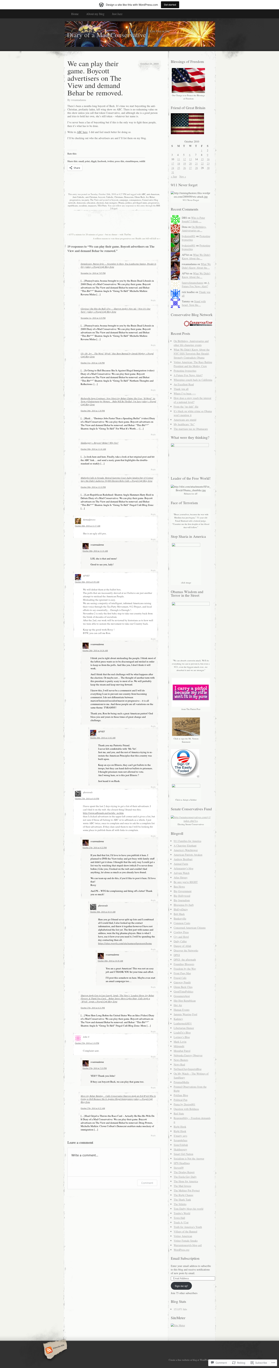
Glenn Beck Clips (183, 987)
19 (184, 163)
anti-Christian (91, 197)
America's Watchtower (186, 850)
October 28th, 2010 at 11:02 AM (102, 737)
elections (100, 202)
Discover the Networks (186, 950)
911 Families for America (187, 841)
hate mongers (111, 202)
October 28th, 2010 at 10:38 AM (110, 960)
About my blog (95, 14)
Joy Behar (150, 197)
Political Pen (180, 1100)
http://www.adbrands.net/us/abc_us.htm (103, 813)
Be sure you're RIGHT (186, 882)
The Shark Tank (182, 1199)
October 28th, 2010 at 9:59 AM (87, 582)
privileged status (140, 202)
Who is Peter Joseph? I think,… (193, 219)
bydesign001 (188, 236)
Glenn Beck (140, 197)
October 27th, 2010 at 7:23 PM (95, 1068)
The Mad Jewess (182, 1186)
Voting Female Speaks (186, 1240)
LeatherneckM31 (183, 1023)
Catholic (109, 197)
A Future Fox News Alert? (195, 284)
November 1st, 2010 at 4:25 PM (93, 318)
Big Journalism (182, 900)
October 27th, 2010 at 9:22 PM (95, 847)
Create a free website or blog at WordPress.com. (192, 1360)
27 (190, 168)
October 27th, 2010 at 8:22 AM (93, 1108)
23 (208, 163)
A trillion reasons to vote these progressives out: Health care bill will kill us (126, 238)
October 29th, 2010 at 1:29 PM (93, 410)
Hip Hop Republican (185, 1000)
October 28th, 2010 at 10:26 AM (95, 650)
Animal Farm (181, 864)
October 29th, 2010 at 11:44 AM (93, 449)
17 (172, 163)
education (91, 202)
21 (196, 163)
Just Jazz (117, 14)
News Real (179, 1064)
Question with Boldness (186, 1109)
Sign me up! (181, 1286)
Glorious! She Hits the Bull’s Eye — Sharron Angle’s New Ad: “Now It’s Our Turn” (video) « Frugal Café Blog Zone (116, 310)
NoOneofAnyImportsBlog (188, 1069)
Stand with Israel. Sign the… (194, 303)
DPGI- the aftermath (185, 959)
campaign (123, 199)
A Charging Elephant (185, 845)
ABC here (82, 132)
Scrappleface (180, 1140)
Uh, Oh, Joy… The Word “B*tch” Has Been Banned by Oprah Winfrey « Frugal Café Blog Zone (117, 355)
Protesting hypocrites (185, 370)
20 (190, 163)
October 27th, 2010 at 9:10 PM (87, 798)
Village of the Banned (185, 1231)
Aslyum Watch (181, 873)
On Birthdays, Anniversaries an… (194, 228)
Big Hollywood (182, 895)
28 (196, 168)
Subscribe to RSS (54, 1350)
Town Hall (179, 1218)
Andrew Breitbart (183, 859)
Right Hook (180, 1126)
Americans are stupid (185, 419)
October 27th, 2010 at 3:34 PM (87, 1043)
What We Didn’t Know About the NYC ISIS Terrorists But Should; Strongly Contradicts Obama (192, 353)
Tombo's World (182, 1213)
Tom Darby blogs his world (188, 1208)
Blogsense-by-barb (184, 905)
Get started (170, 4)
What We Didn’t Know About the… (196, 256)
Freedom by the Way (185, 968)
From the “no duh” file (186, 406)
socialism (83, 205)
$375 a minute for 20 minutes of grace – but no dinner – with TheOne (99, 234)
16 (208, 159)
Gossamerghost (182, 996)
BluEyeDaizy (181, 909)
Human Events (181, 1010)
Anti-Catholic (78, 197)
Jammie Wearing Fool (185, 1014)
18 (178, 163)
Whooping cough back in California (193, 380)
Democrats (128, 197)
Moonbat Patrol (182, 1051)
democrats (81, 202)
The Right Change (183, 1195)
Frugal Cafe (180, 978)
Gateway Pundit (182, 982)
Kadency (178, 1019)
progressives (75, 199)
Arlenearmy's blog (183, 868)
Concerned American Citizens (190, 927)
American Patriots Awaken (188, 854)
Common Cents (182, 923)
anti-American (153, 194)
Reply (153, 300)
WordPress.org (181, 1250)
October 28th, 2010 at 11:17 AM (87, 525)
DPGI (177, 955)
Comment (147, 1182)
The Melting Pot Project (187, 1190)
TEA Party (102, 205)
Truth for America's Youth (188, 1227)
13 (190, 159)
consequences (135, 199)
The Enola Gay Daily (185, 1177)
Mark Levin (180, 1041)
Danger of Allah (182, 946)
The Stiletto (180, 1204)
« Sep (174, 176)
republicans (73, 205)
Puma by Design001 (184, 1104)
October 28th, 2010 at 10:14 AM (102, 911)
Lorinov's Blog (182, 1037)
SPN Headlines (182, 1163)
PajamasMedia (181, 1082)
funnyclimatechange (192, 282)
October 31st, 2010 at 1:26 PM (93, 362)
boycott (101, 197)
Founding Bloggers (184, 964)
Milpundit (179, 1046)
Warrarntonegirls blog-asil (188, 1245)
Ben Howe (179, 886)
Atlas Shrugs (180, 877)
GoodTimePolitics (183, 991)
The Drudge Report (184, 1172)
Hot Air (178, 1005)
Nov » (182, 176)
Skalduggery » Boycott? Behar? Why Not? (99, 442)
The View (94, 199)
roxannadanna (78, 100)
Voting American (183, 1236)
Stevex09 (179, 1167)
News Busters (181, 1060)
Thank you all (181, 389)
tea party (85, 199)
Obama (121, 202)
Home (75, 14)
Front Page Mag (182, 973)
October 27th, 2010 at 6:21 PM (93, 1007)
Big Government (183, 891)
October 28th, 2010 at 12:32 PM (93, 487)
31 (172, 172)
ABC (143, 194)
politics (128, 202)
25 (178, 168)
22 (202, 163)
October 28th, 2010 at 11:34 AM (95, 551)
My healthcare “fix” (184, 424)
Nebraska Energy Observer (188, 1055)
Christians (118, 197)
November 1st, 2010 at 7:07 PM (93, 273)
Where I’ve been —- (185, 393)
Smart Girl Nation (183, 1154)
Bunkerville (180, 918)
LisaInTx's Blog (182, 1032)
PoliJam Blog (181, 1095)
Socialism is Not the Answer (189, 1158)
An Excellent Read (184, 384)
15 (202, 159)
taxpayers (92, 205)
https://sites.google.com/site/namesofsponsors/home (125, 943)
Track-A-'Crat (181, 1222)
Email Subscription (185, 1258)
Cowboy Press (181, 932)
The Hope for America (186, 1181)
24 (172, 168)
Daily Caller (180, 941)
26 (184, 168)
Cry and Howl (181, 937)
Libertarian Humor (184, 1028)
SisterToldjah (181, 1145)
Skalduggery (180, 1149)
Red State (179, 1113)
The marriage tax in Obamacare (191, 429)
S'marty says (180, 1135)
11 (178, 159)
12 (184, 159)
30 (208, 168)
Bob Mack (179, 914)
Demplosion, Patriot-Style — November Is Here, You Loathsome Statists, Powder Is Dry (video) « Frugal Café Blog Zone (118, 265)
